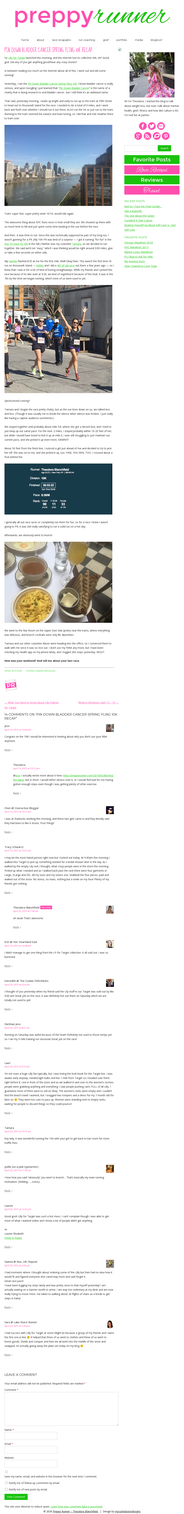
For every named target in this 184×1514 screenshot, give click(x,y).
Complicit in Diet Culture (138, 220)
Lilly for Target (16, 57)
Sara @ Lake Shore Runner (20, 1322)
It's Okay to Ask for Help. (138, 256)
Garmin (13, 261)
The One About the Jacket (139, 215)
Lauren (8, 1205)
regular (49, 670)
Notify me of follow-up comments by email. (34, 1483)
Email (8, 1444)
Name (9, 1429)
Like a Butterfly (133, 211)
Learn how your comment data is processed (76, 1506)
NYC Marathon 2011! (136, 247)
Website (9, 1457)
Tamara (76, 244)
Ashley (40, 265)
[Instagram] (161, 129)
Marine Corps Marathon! (138, 252)
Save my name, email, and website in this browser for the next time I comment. (50, 1476)
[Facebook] (143, 129)
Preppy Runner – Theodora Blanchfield (75, 1511)
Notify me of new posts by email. (28, 1489)
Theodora (19, 765)
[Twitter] (152, 129)
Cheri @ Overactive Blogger (21, 808)
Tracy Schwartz (14, 847)
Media (139, 40)
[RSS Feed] (147, 139)
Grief (106, 40)
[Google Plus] (138, 139)
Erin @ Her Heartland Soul (20, 942)
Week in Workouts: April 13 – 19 (98, 702)
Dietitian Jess (12, 1024)
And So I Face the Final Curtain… (143, 206)
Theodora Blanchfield (26, 907)
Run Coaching (87, 40)
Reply (7, 749)
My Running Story (134, 261)
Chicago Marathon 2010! (138, 242)
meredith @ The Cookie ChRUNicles (26, 981)
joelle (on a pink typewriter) (21, 1166)
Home (25, 40)
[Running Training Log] (156, 139)
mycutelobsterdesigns (128, 1511)
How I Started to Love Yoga (140, 266)
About (40, 40)
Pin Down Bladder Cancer (74, 88)
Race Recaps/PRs (61, 40)
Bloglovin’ (157, 40)
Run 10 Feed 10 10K (16, 244)
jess (17, 775)
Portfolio (122, 40)
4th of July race (66, 265)
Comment (11, 1389)
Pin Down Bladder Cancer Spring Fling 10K (52, 83)
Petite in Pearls (13, 1238)
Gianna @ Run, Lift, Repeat (20, 1261)
